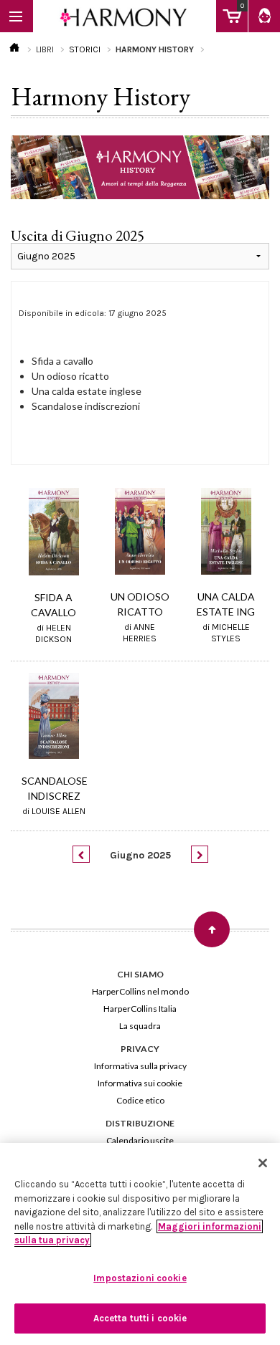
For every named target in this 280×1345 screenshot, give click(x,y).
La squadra (140, 1025)
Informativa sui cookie (140, 1083)
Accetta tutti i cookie (140, 1318)
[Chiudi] (263, 1163)
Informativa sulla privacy (140, 1066)
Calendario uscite (140, 1140)
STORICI (85, 49)
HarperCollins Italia (140, 1008)
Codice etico (140, 1100)
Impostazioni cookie (139, 1278)
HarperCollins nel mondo (140, 991)
